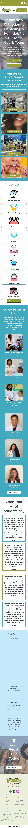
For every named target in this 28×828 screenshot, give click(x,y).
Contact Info (7, 813)
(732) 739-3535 (6, 3)
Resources (7, 803)
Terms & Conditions (7, 814)
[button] (14, 11)
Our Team (7, 801)
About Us (7, 800)
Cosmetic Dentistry (19, 804)
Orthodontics (19, 803)
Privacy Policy (7, 815)
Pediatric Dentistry (20, 801)
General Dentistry (20, 800)
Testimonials (7, 804)
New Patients (7, 811)
